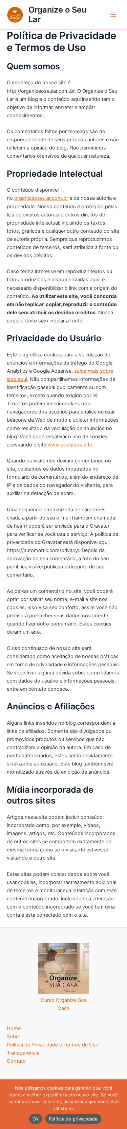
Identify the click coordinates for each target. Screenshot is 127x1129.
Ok (36, 1119)
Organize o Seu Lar (57, 14)
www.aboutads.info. (70, 445)
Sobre (13, 1037)
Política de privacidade (73, 1119)
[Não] (118, 1104)
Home (14, 1028)
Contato (16, 1061)
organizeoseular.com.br (41, 198)
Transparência (23, 1053)
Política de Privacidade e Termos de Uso (53, 1045)
